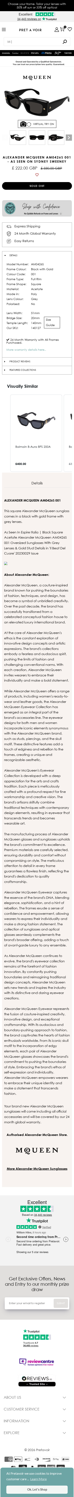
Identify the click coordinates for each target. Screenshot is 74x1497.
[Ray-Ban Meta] (46, 53)
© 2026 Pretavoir (37, 1450)
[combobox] (37, 41)
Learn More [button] (38, 1479)
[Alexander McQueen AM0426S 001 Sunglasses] (18, 137)
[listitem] (36, 433)
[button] (6, 433)
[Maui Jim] (58, 53)
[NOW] (65, 41)
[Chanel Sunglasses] (6, 53)
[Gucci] (25, 53)
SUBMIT (61, 1303)
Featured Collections (22, 370)
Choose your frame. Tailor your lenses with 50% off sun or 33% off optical (37, 5)
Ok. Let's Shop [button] (37, 1489)
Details (13, 255)
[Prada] (35, 53)
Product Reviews (19, 361)
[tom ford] (68, 53)
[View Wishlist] (70, 29)
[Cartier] (15, 52)
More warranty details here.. (26, 349)
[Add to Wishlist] (37, 175)
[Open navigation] (4, 30)
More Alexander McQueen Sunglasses (37, 1169)
